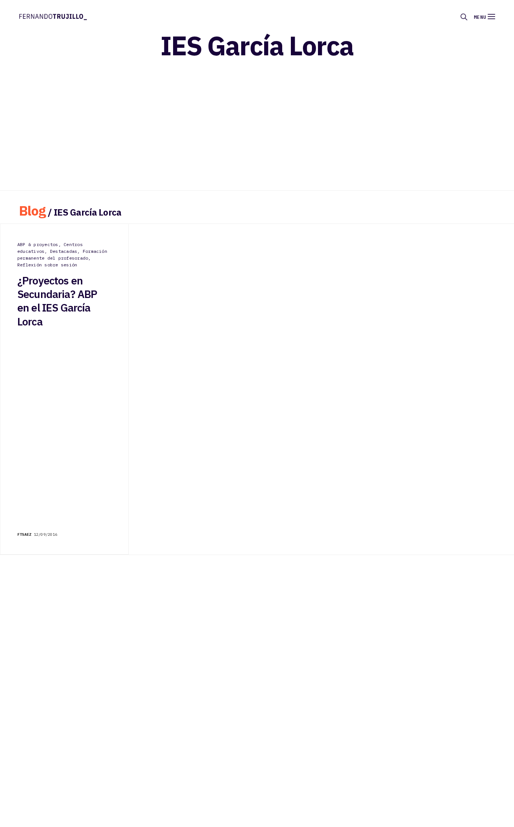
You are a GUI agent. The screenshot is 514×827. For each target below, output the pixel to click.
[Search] (464, 17)
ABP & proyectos (37, 244)
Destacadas (63, 251)
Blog (32, 210)
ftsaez (24, 534)
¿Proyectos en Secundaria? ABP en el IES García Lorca (57, 301)
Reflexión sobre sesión (47, 265)
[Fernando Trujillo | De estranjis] (53, 16)
